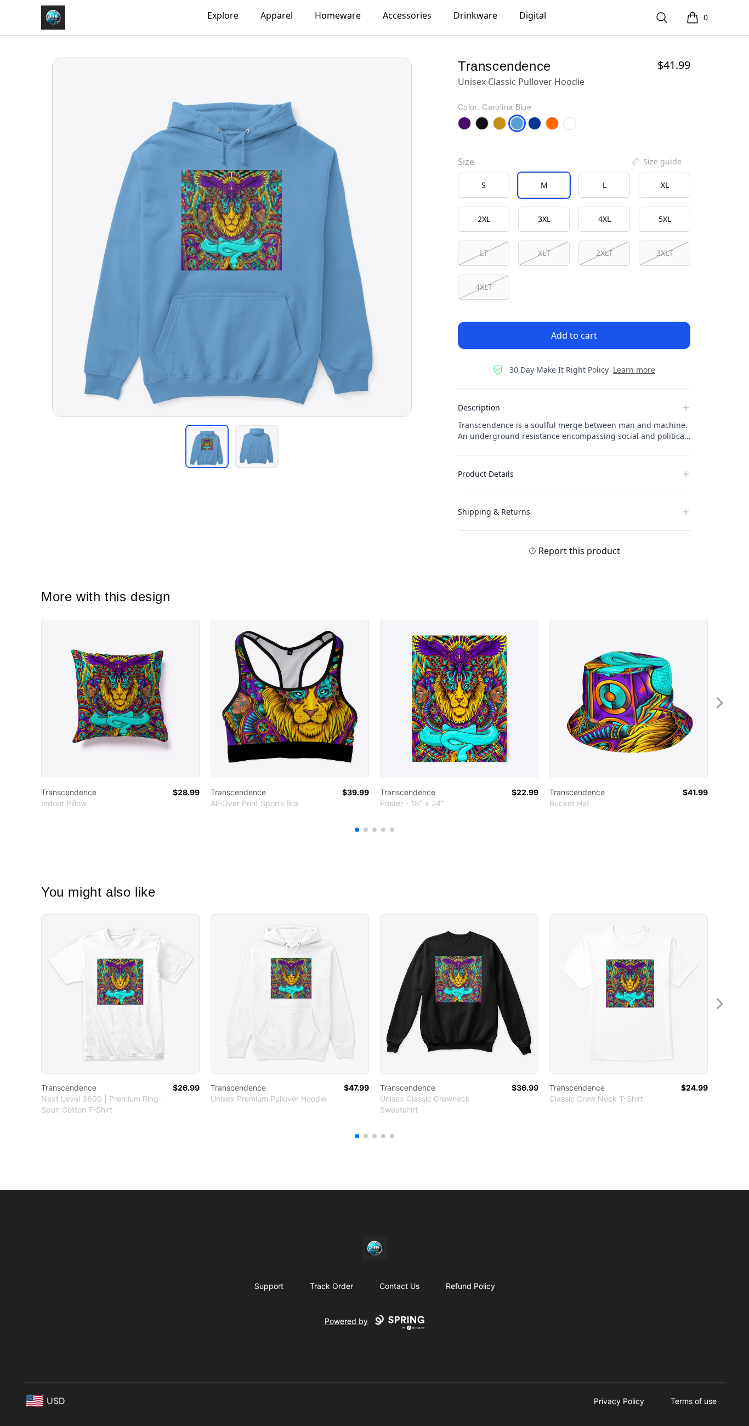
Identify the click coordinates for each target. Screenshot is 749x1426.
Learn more (634, 369)
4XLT (483, 287)
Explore (223, 15)
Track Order (331, 1286)
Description (479, 407)
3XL (544, 219)
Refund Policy (470, 1286)
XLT (544, 253)
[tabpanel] (232, 237)
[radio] (483, 185)
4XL (604, 219)
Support (268, 1286)
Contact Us (399, 1286)
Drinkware (475, 15)
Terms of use (694, 1401)
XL (665, 185)
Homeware (338, 15)
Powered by (346, 1321)
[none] (656, 161)
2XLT (604, 253)
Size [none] (466, 162)
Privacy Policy (619, 1401)
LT (484, 253)
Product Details (486, 474)
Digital (532, 15)
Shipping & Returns (494, 511)
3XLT (664, 253)
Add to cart (574, 335)
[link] (120, 698)
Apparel (276, 15)
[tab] (207, 446)
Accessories (407, 15)
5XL (665, 219)
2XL (484, 219)
